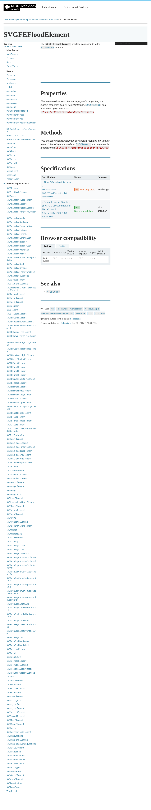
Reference (80, 313)
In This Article (122, 43)
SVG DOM (100, 313)
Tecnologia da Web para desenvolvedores (28, 19)
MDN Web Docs (20, 7)
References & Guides (75, 7)
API (52, 309)
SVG (90, 313)
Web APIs (53, 19)
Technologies (49, 7)
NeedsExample (92, 309)
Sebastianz (75, 319)
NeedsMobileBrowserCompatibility (57, 313)
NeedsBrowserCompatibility (69, 309)
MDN (6, 19)
